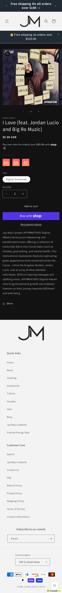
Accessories (13, 385)
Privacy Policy (14, 493)
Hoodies (11, 401)
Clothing (12, 378)
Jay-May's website (17, 424)
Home (10, 362)
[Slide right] (38, 111)
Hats (9, 409)
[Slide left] (23, 111)
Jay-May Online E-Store (34, 586)
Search (10, 454)
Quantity (7, 187)
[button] (7, 21)
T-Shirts (11, 393)
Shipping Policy (15, 501)
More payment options (31, 224)
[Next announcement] (55, 5)
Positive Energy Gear (18, 432)
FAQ (9, 477)
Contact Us (13, 470)
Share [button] (10, 303)
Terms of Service (16, 509)
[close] (58, 34)
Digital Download (16, 179)
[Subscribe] (50, 539)
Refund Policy (14, 485)
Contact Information (18, 516)
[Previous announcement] (6, 5)
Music (10, 370)
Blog (9, 417)
